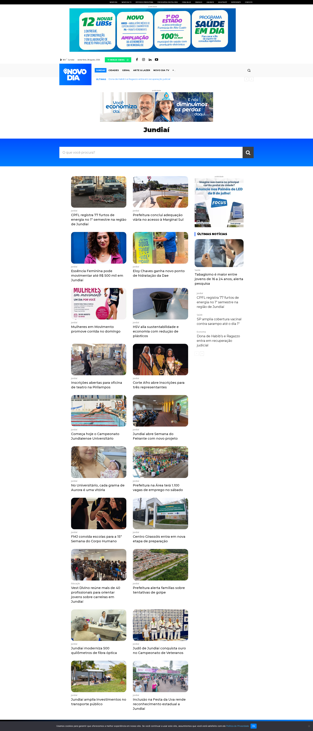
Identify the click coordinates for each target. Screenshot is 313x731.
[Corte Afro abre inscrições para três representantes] (160, 359)
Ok (253, 726)
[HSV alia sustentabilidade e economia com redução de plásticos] (160, 303)
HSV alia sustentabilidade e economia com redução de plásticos (156, 331)
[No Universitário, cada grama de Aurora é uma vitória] (98, 462)
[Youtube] (156, 59)
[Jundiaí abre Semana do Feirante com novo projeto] (160, 411)
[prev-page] (197, 353)
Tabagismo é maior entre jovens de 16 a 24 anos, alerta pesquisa (219, 279)
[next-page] (202, 353)
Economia (201, 332)
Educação (75, 584)
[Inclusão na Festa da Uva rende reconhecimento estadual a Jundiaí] (160, 676)
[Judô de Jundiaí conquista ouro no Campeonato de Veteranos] (160, 625)
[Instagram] (143, 59)
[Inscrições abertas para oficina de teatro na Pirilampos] (98, 359)
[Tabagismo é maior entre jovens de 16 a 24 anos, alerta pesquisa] (219, 253)
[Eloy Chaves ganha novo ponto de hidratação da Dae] (160, 247)
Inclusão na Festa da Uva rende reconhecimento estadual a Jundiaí (159, 704)
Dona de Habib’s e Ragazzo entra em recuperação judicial (139, 79)
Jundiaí (74, 211)
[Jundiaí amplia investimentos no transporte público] (98, 676)
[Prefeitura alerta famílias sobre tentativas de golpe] (160, 564)
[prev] (246, 79)
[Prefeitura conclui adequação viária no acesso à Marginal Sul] (160, 192)
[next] (252, 79)
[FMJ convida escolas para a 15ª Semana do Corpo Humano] (98, 513)
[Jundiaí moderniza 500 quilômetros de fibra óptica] (98, 625)
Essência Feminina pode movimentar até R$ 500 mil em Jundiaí (97, 275)
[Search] (248, 152)
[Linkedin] (150, 59)
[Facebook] (136, 59)
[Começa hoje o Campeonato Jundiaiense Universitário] (98, 411)
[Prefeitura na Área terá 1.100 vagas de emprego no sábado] (160, 462)
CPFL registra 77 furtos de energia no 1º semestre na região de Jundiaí (98, 219)
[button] (249, 70)
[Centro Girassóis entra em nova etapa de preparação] (160, 513)
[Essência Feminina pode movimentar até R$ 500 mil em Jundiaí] (98, 247)
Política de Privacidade (237, 726)
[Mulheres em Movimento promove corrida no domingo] (98, 303)
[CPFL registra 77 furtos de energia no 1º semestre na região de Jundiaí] (98, 192)
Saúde (197, 270)
